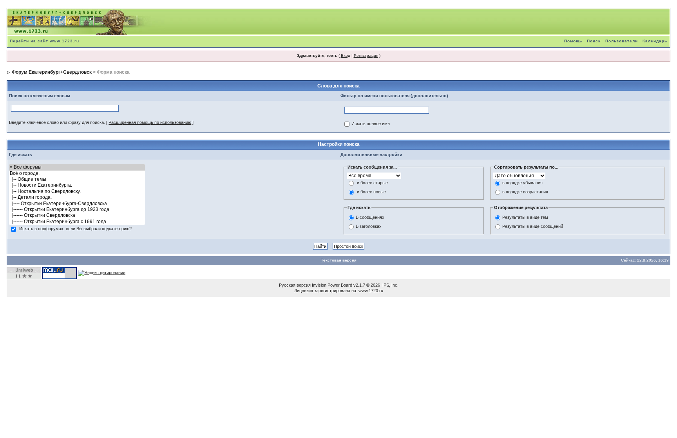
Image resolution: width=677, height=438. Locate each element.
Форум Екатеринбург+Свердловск (52, 72)
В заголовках (369, 226)
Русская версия (295, 285)
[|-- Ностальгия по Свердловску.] (77, 191)
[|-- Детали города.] (77, 197)
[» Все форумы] (77, 167)
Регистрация (366, 55)
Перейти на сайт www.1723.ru (44, 41)
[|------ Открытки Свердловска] (77, 215)
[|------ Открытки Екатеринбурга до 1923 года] (77, 210)
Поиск (594, 41)
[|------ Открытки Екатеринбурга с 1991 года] (77, 222)
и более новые (371, 192)
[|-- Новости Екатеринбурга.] (77, 185)
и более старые (372, 183)
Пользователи (621, 41)
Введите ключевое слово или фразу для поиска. (57, 122)
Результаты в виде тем (525, 217)
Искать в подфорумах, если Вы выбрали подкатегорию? (75, 229)
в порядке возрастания (525, 192)
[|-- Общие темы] (77, 179)
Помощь (573, 41)
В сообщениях (370, 217)
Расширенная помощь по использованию (150, 122)
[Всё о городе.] (77, 173)
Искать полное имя (370, 124)
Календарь (655, 41)
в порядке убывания (522, 183)
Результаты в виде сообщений (532, 226)
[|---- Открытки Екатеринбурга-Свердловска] (77, 204)
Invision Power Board (332, 285)
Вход (345, 55)
